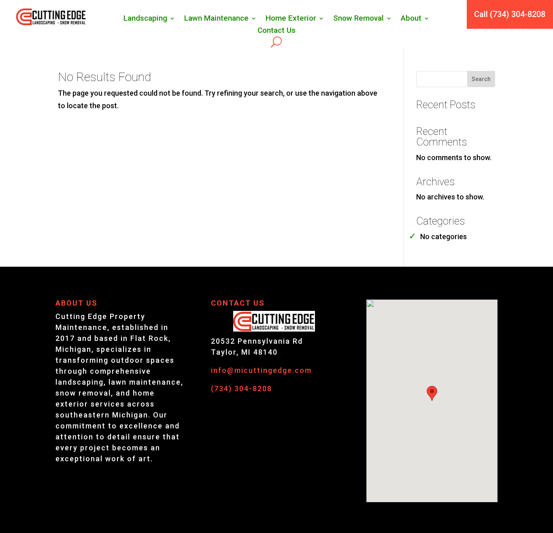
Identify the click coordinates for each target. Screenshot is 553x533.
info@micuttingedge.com (261, 370)
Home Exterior (291, 19)
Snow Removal (358, 19)
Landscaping (145, 19)
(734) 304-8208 (241, 388)
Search (481, 79)
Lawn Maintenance (216, 19)
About (411, 19)
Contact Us (276, 31)
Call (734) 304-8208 (509, 14)
